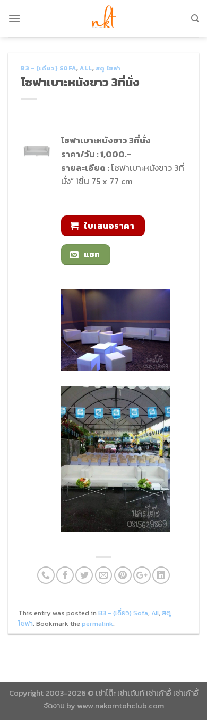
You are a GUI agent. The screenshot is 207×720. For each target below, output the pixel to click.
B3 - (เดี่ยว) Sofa (48, 68)
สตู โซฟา (108, 68)
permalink (97, 623)
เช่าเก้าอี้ (158, 693)
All (86, 68)
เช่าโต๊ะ (106, 693)
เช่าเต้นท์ (130, 693)
